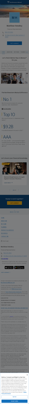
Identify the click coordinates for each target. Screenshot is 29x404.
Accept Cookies (14, 401)
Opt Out (14, 396)
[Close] (27, 375)
